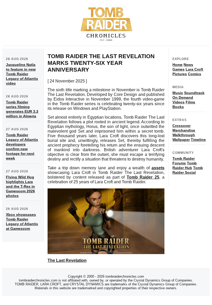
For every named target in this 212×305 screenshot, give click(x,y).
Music (177, 93)
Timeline (198, 140)
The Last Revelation (67, 260)
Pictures (179, 74)
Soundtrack (194, 93)
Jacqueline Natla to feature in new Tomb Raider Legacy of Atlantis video (22, 74)
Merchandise (183, 130)
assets (158, 168)
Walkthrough (183, 135)
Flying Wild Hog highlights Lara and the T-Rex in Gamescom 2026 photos (20, 186)
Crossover (181, 126)
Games (178, 69)
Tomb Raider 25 (143, 177)
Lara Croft (194, 69)
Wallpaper (181, 140)
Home (177, 65)
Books (178, 107)
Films (190, 102)
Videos (178, 102)
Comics (194, 74)
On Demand (182, 97)
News (188, 65)
